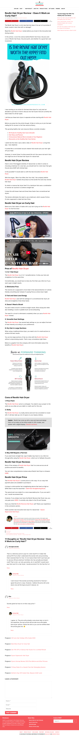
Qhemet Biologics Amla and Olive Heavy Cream (15, 533)
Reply (8, 568)
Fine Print (41, 732)
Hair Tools (8, 532)
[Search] (75, 721)
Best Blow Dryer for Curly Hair (20, 644)
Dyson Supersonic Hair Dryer (20, 655)
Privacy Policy (27, 732)
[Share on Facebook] (26, 21)
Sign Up (63, 8)
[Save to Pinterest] (12, 21)
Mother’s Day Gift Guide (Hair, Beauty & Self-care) (26, 673)
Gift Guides (51, 8)
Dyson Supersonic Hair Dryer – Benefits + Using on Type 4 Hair (18, 534)
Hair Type (36, 8)
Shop (21, 8)
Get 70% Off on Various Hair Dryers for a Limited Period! (28, 649)
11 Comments (24, 17)
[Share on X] (41, 21)
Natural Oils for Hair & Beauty (28, 521)
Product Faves (43, 8)
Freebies (58, 8)
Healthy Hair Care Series (19, 519)
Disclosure (35, 732)
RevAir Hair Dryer (16, 31)
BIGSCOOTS (47, 734)
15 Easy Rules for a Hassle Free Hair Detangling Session (28, 667)
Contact (57, 732)
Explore (16, 8)
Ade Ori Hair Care (39, 519)
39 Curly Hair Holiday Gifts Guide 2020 (23, 638)
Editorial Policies (49, 732)
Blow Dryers (8, 531)
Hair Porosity (28, 8)
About (21, 732)
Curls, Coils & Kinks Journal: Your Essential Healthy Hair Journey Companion (65, 23)
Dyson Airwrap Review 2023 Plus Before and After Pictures (29, 661)
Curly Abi (15, 573)
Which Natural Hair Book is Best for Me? (66, 30)
